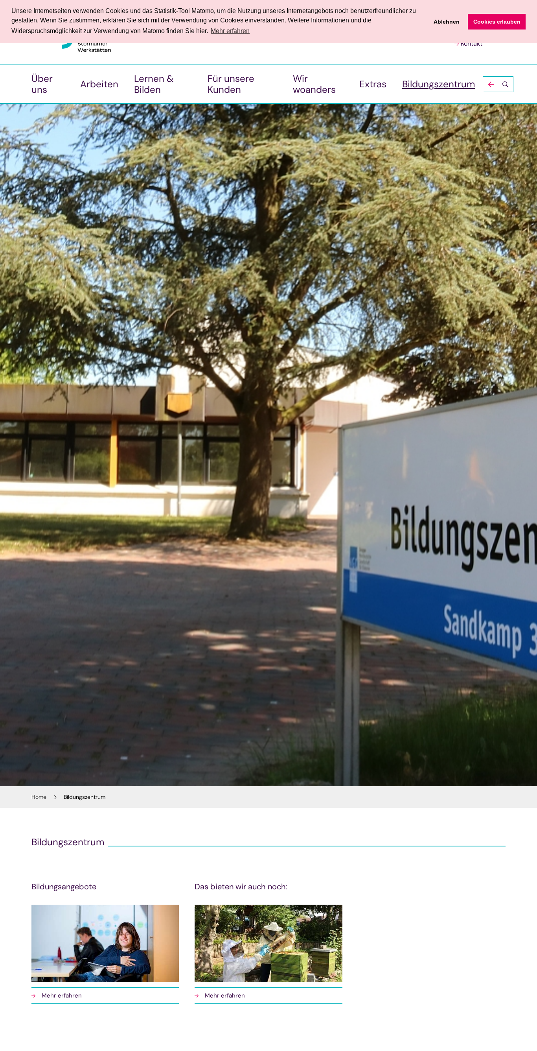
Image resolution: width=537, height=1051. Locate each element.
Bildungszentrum (438, 84)
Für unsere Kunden (231, 84)
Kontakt (471, 43)
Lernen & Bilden (154, 84)
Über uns (42, 84)
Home (38, 796)
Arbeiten (99, 84)
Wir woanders (314, 84)
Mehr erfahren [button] (230, 31)
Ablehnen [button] (447, 21)
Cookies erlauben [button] (496, 21)
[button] (498, 84)
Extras (372, 84)
